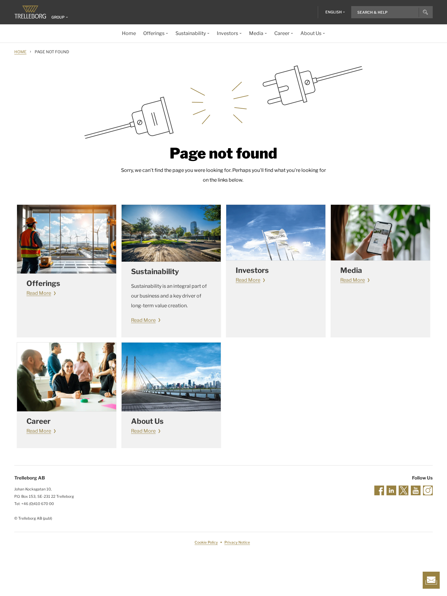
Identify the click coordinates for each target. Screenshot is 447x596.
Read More (38, 293)
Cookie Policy (206, 542)
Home (20, 51)
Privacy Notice (237, 542)
